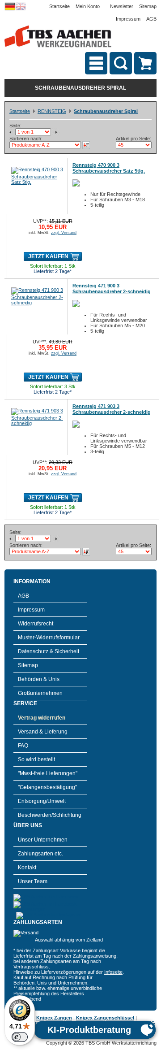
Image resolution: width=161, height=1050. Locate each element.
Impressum (128, 19)
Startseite (59, 6)
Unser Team (32, 881)
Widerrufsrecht (35, 623)
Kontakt (27, 867)
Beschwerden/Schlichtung (49, 815)
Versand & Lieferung (43, 732)
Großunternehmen (40, 693)
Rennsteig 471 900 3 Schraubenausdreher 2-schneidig (111, 288)
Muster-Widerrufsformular (49, 637)
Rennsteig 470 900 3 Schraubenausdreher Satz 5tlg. (108, 168)
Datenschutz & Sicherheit (48, 651)
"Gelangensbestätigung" (47, 787)
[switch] (20, 1037)
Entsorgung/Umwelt (42, 801)
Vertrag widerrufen (41, 718)
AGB (151, 19)
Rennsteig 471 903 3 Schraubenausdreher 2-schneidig (111, 409)
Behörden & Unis (38, 679)
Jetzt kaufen (48, 256)
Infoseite (113, 972)
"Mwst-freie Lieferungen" (47, 773)
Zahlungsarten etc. (40, 853)
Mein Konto (88, 6)
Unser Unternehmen (43, 840)
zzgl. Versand (63, 232)
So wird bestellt (36, 759)
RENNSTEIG (52, 111)
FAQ (23, 745)
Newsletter (121, 6)
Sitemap (148, 6)
